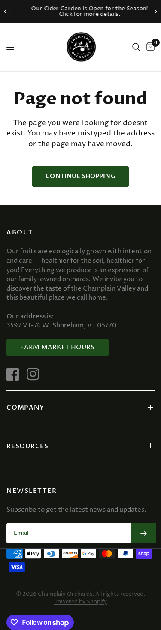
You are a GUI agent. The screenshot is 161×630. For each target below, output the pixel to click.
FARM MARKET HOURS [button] (57, 347)
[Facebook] (15, 374)
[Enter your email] (143, 533)
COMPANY (25, 407)
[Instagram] (36, 374)
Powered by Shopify (80, 602)
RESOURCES (27, 446)
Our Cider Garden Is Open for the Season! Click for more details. (83, 11)
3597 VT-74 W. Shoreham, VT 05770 (61, 325)
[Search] (136, 47)
